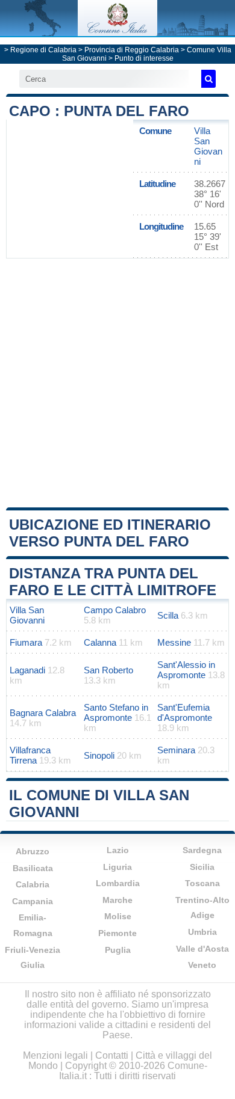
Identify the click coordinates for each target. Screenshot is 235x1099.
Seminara (176, 750)
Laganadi (27, 670)
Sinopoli (99, 755)
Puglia (118, 950)
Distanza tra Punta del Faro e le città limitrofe (112, 581)
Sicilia (202, 867)
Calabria (32, 884)
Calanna (100, 642)
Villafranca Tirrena (30, 755)
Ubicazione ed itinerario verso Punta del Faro (110, 533)
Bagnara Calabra (43, 713)
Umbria (202, 932)
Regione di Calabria (43, 50)
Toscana (202, 883)
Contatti (111, 1055)
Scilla (167, 615)
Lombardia (118, 883)
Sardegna (202, 850)
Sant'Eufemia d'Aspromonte (184, 712)
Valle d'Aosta (202, 949)
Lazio (118, 850)
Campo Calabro (115, 610)
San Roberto (108, 670)
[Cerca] (208, 79)
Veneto (202, 965)
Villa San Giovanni (208, 146)
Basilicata (33, 868)
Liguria (117, 867)
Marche (117, 900)
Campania (32, 901)
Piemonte (117, 933)
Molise (117, 916)
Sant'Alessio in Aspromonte (186, 670)
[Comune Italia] (117, 33)
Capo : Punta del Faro (99, 111)
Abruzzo (32, 851)
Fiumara (26, 642)
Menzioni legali (55, 1055)
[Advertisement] (117, 382)
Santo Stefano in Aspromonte (116, 712)
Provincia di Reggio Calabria (131, 50)
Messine (174, 642)
